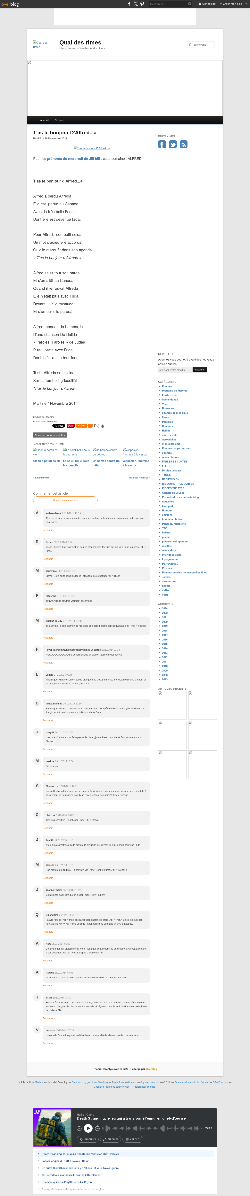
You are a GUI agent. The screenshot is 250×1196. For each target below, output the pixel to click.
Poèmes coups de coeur (176, 448)
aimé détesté (169, 435)
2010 (165, 666)
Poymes (167, 568)
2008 (165, 675)
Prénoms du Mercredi (175, 390)
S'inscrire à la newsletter (50, 435)
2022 (165, 613)
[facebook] (129, 4)
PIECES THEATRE (173, 488)
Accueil (44, 120)
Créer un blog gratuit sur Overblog (90, 1082)
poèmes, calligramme (175, 541)
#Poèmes (51, 421)
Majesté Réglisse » (139, 477)
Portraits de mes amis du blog (180, 497)
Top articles (118, 1082)
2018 (165, 630)
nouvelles (168, 501)
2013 (165, 653)
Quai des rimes (80, 42)
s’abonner (90, 1139)
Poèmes (167, 386)
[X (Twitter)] (135, 4)
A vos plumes (170, 457)
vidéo (165, 590)
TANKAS (167, 475)
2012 (165, 657)
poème (166, 537)
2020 (165, 622)
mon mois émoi (171, 444)
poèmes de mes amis (175, 413)
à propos (135, 1139)
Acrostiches (169, 439)
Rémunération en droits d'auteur (191, 1082)
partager (113, 1139)
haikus (166, 532)
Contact (59, 120)
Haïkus (166, 430)
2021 (165, 617)
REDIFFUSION (170, 479)
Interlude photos (172, 519)
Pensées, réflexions (174, 523)
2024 (165, 608)
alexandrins (169, 581)
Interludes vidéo (172, 554)
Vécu (165, 404)
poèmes (167, 452)
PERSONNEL (170, 563)
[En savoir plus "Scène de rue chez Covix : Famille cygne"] (172, 778)
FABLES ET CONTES (175, 461)
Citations (167, 426)
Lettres (166, 466)
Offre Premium (220, 1082)
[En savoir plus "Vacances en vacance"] (202, 778)
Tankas (166, 577)
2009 (165, 670)
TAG (164, 528)
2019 (165, 626)
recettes (166, 546)
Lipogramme (170, 559)
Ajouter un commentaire (65, 500)
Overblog (151, 1069)
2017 (165, 635)
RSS (184, 144)
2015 (165, 644)
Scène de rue (170, 399)
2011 (165, 661)
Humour (167, 510)
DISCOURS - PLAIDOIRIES (178, 483)
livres (165, 417)
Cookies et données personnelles (111, 1086)
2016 (165, 639)
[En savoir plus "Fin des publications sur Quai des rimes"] (202, 718)
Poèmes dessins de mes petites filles (184, 572)
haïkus (166, 585)
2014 (165, 648)
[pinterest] (142, 4)
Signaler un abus (149, 1082)
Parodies (167, 421)
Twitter (173, 144)
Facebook (162, 144)
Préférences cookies (144, 1086)
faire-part (167, 506)
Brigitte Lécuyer (171, 470)
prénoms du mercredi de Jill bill (73, 158)
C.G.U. (166, 1082)
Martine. (39, 1082)
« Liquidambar (41, 477)
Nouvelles (168, 408)
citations (167, 514)
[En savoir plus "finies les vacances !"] (172, 718)
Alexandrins (169, 550)
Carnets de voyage (173, 492)
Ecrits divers (169, 395)
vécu (165, 594)
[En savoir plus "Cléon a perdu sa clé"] (202, 748)
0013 (165, 679)
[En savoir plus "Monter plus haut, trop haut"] (172, 748)
